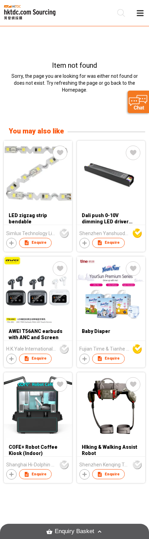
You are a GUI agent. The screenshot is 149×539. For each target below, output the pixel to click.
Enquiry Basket (74, 531)
